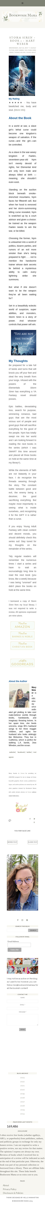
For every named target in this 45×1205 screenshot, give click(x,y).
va (30, 792)
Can (29, 792)
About (6, 1185)
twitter (29, 752)
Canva (22, 773)
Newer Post (12, 842)
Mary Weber (19, 50)
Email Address (13, 941)
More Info (19, 110)
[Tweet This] (34, 819)
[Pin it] (34, 822)
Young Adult (31, 52)
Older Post (32, 842)
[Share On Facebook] (30, 819)
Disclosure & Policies (13, 1193)
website (12, 752)
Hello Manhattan (31, 1197)
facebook (21, 752)
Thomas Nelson (20, 52)
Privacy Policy (9, 1189)
